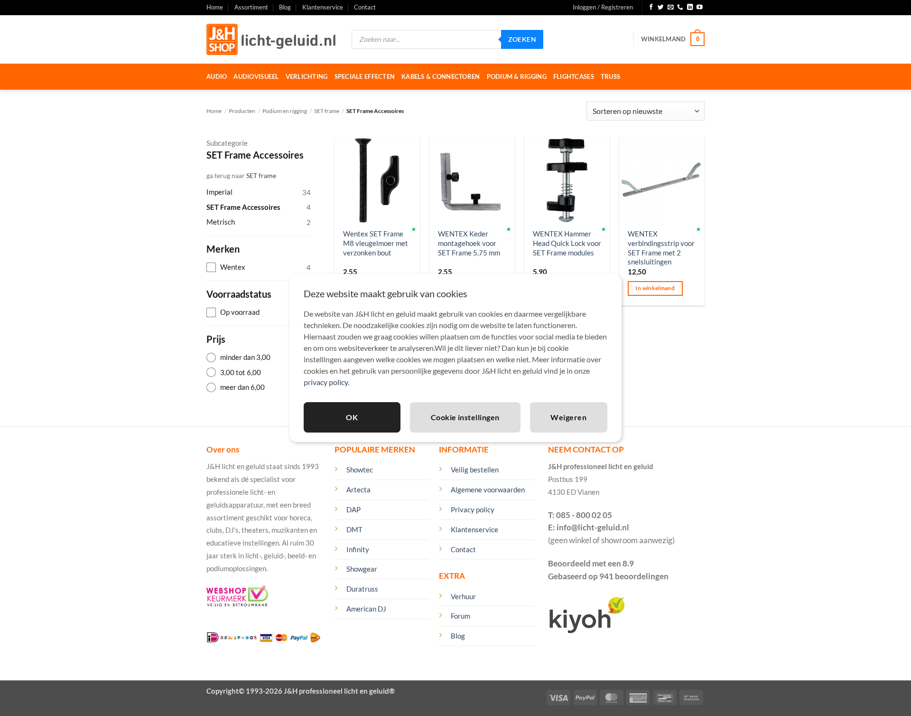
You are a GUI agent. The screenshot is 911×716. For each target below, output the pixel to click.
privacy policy (326, 381)
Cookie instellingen (465, 417)
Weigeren (568, 417)
